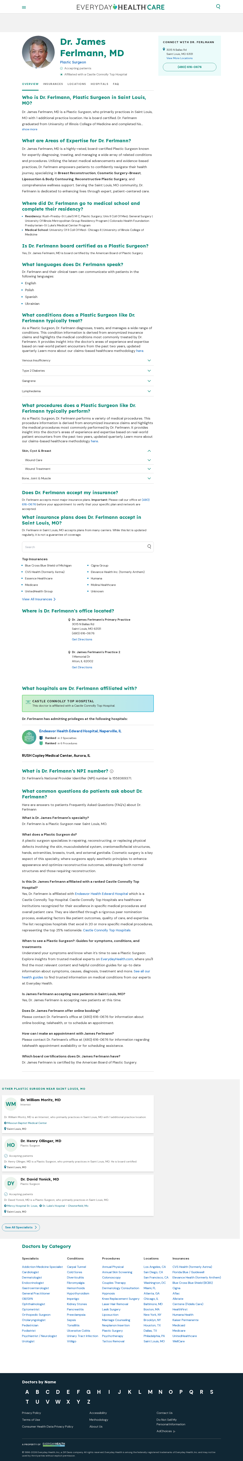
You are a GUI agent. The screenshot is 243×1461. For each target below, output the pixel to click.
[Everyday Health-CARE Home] (120, 7)
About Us (96, 1427)
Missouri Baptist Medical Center (27, 1123)
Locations (77, 84)
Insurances (53, 84)
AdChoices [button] (164, 1431)
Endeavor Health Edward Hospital (101, 893)
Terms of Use (31, 1420)
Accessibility (98, 1413)
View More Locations (179, 58)
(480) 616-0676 (95, 1017)
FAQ (116, 84)
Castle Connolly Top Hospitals (107, 930)
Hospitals (100, 84)
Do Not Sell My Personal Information (171, 1422)
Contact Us (165, 1413)
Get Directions (82, 639)
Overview (30, 84)
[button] (218, 6)
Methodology (98, 1420)
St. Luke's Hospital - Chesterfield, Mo (65, 1205)
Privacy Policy (31, 1413)
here (139, 350)
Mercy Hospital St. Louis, (22, 1205)
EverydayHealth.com (117, 959)
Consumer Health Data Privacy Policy (47, 1427)
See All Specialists (19, 1227)
